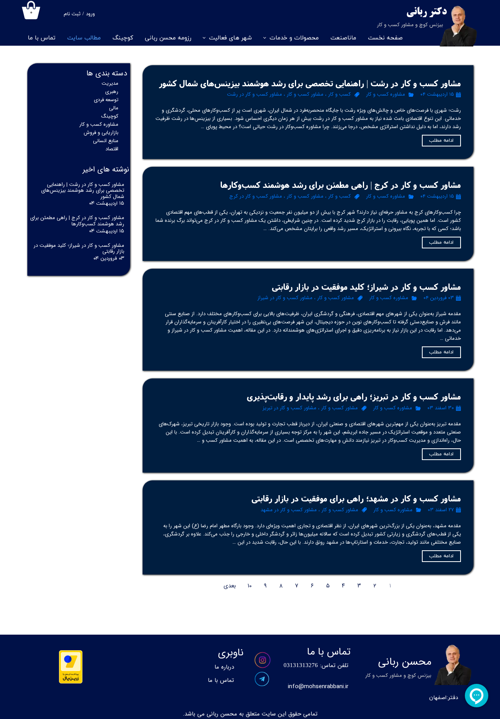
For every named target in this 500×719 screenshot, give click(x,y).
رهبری (111, 91)
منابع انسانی (105, 141)
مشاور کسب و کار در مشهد (289, 510)
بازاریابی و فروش (101, 132)
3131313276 (302, 666)
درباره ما (224, 667)
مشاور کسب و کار (305, 94)
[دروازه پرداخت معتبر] (70, 682)
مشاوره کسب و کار (385, 94)
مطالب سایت (84, 38)
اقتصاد (111, 149)
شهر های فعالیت (230, 38)
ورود (90, 14)
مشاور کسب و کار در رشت (254, 94)
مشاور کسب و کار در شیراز (284, 298)
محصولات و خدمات (294, 38)
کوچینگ (122, 38)
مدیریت (110, 83)
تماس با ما (41, 38)
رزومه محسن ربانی (168, 38)
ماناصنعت (343, 38)
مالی (113, 108)
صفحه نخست (385, 38)
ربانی (416, 12)
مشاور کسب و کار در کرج (255, 196)
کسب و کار (339, 94)
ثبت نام (72, 14)
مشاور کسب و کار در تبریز (289, 408)
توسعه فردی (106, 100)
